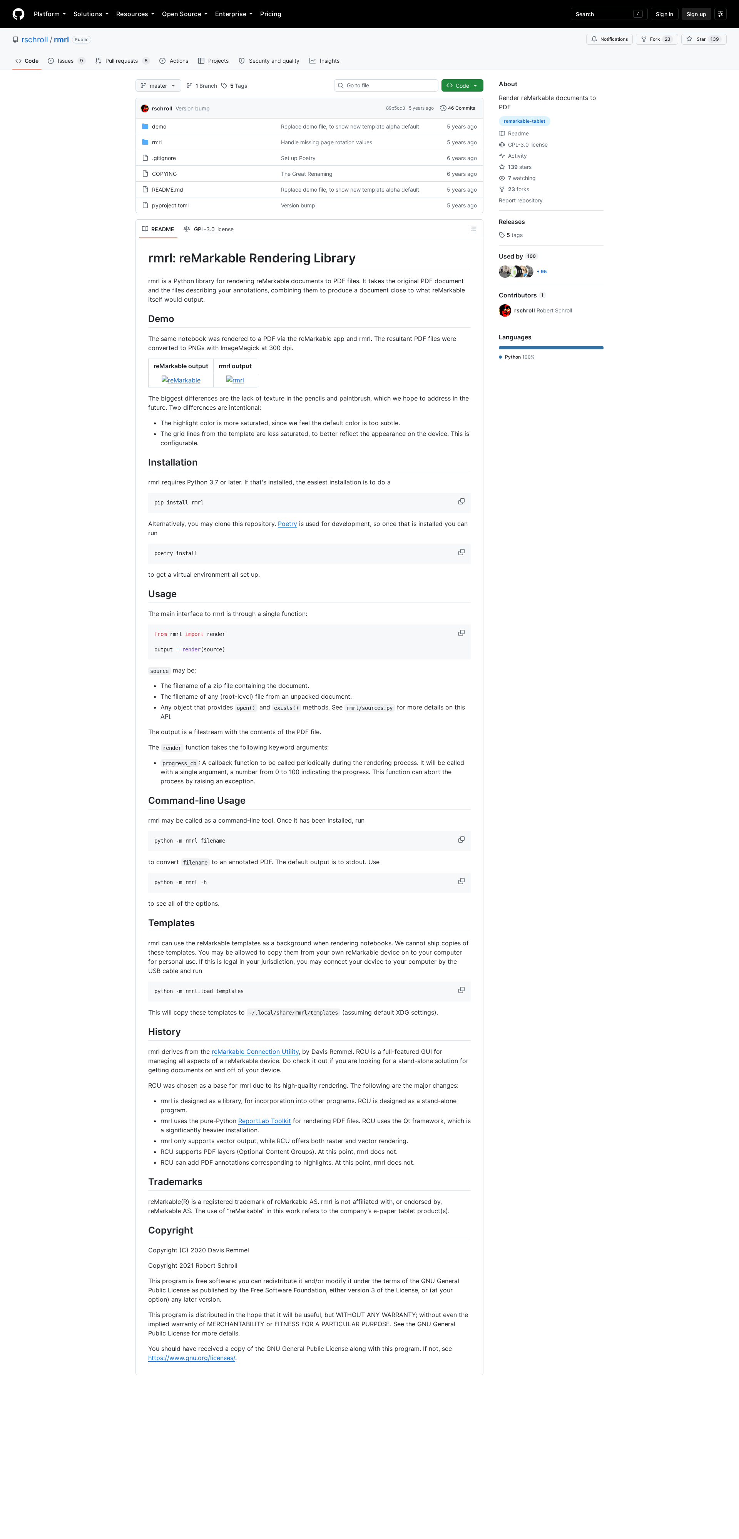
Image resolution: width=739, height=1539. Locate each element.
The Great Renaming (307, 173)
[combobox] (389, 85)
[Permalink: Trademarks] (142, 1181)
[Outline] (473, 229)
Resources (132, 14)
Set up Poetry (298, 158)
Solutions (88, 14)
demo (159, 126)
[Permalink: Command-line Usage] (142, 800)
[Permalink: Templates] (142, 923)
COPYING (164, 173)
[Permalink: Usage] (142, 593)
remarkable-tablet (524, 121)
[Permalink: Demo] (142, 318)
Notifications (614, 39)
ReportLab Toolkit (264, 1121)
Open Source (181, 14)
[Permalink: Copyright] (142, 1230)
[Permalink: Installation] (142, 462)
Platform (47, 14)
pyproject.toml (170, 205)
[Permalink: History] (142, 1031)
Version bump (193, 108)
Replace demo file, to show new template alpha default (350, 126)
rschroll (35, 39)
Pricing (270, 14)
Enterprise (230, 14)
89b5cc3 (395, 108)
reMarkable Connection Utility (255, 1051)
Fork (660, 39)
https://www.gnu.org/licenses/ (191, 1358)
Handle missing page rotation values (326, 142)
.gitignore (164, 158)
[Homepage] (18, 14)
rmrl (61, 39)
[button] (462, 501)
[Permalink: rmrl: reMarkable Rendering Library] (142, 258)
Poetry (287, 523)
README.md (167, 189)
